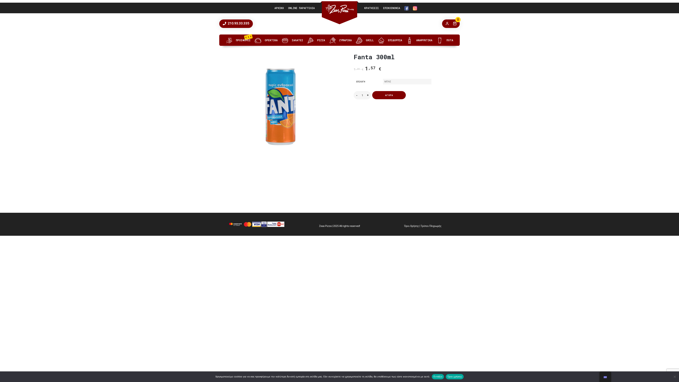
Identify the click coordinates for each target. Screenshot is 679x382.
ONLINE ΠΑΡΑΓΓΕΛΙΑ (301, 8)
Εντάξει (438, 376)
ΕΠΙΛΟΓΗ (360, 81)
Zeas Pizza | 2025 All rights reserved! (339, 226)
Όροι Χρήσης (411, 226)
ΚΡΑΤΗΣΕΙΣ (371, 8)
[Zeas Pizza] (339, 9)
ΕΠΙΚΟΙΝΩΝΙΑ (391, 8)
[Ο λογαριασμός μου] (447, 24)
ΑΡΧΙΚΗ (279, 8)
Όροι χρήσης (455, 376)
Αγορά (389, 95)
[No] (674, 376)
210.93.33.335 (238, 23)
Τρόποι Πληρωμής (431, 226)
